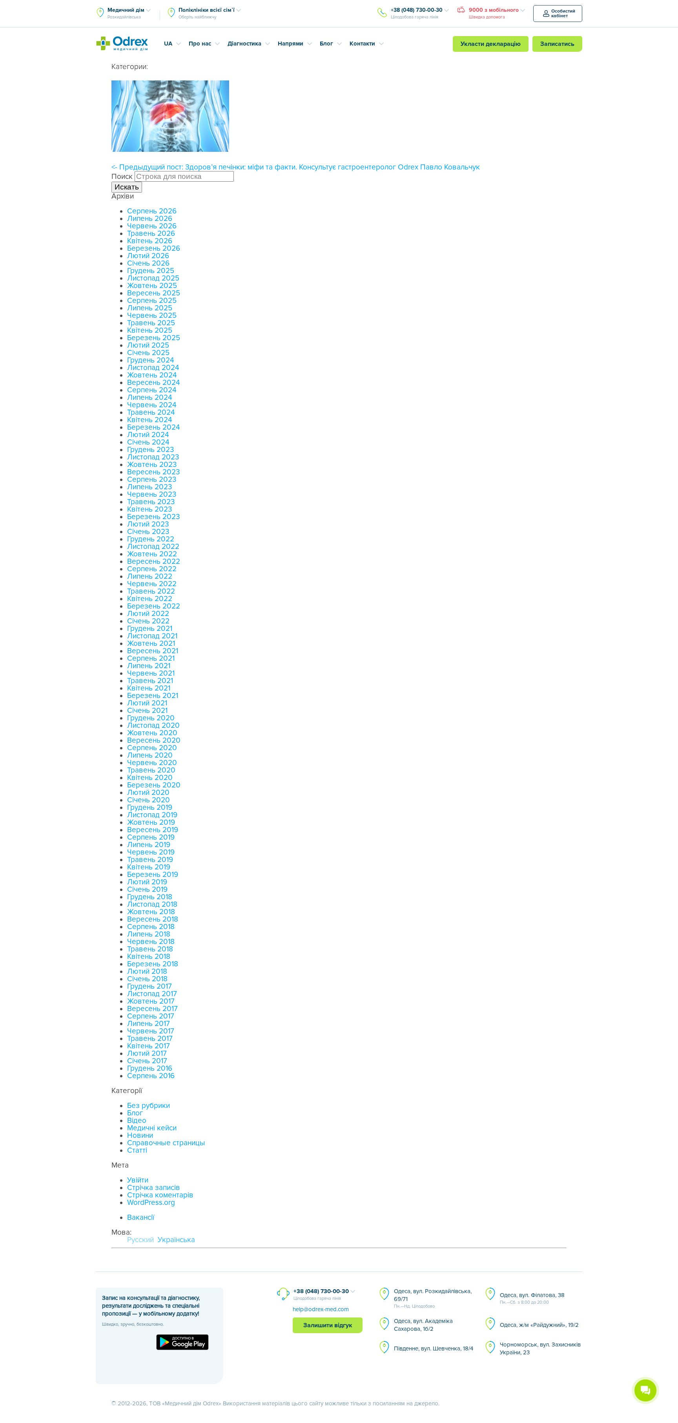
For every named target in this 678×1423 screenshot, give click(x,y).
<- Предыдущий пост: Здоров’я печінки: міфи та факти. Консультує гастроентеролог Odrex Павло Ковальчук (295, 167)
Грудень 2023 (150, 449)
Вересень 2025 (153, 293)
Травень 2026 (151, 233)
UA (168, 43)
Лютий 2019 (147, 882)
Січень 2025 (148, 352)
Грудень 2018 (149, 897)
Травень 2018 (150, 949)
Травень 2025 (151, 323)
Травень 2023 (151, 502)
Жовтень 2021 (151, 643)
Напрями (290, 43)
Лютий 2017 (147, 1053)
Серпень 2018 (151, 926)
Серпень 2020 (152, 747)
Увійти (137, 1180)
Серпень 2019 (151, 837)
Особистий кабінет (563, 13)
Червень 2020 (152, 762)
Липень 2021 (148, 666)
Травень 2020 (151, 770)
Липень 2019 (148, 844)
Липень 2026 (149, 218)
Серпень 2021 (151, 658)
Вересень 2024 (153, 382)
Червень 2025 (152, 315)
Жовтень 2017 (151, 1001)
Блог (326, 43)
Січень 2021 (147, 710)
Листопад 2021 (152, 636)
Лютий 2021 (147, 703)
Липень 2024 (149, 397)
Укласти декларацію (491, 44)
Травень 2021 (150, 680)
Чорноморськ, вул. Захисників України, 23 (540, 1348)
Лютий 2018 (147, 971)
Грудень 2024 (150, 360)
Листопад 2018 (152, 904)
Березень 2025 (153, 338)
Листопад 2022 (153, 546)
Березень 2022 (153, 606)
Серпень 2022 (152, 569)
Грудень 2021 (149, 628)
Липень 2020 (150, 755)
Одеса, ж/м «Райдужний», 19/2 (539, 1324)
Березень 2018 (152, 964)
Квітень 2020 (150, 777)
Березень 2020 (153, 785)
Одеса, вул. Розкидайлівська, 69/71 (433, 1298)
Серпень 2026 (152, 211)
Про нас (200, 43)
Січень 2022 (148, 621)
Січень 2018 (147, 979)
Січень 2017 (147, 1061)
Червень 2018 (151, 941)
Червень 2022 (152, 584)
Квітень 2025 (149, 330)
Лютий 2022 (148, 613)
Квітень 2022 (149, 598)
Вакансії (140, 1217)
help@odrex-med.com (321, 1309)
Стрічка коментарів (160, 1195)
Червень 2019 (151, 852)
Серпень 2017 (150, 1016)
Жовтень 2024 (152, 375)
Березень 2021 (152, 695)
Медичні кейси (152, 1128)
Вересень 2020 (153, 740)
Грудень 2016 (149, 1068)
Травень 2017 (150, 1038)
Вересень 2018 (152, 919)
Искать (127, 187)
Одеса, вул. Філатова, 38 (532, 1298)
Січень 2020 (148, 800)
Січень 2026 (148, 263)
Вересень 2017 (152, 1008)
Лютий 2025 (148, 345)
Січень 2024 (148, 442)
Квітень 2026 (149, 241)
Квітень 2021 (148, 688)
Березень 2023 (153, 516)
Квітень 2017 (148, 1046)
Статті (137, 1150)
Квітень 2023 (149, 509)
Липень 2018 (148, 934)
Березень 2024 (153, 427)
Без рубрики (148, 1105)
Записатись (557, 44)
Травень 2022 (151, 591)
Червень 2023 (152, 494)
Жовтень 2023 (152, 464)
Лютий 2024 (148, 434)
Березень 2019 (152, 874)
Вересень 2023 (153, 472)
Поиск (122, 176)
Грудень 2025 (150, 270)
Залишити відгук (327, 1325)
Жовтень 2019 (151, 822)
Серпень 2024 (152, 390)
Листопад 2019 (152, 815)
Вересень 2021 (152, 651)
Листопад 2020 (153, 725)
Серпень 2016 (151, 1075)
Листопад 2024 (153, 367)
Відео (136, 1120)
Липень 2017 (148, 1023)
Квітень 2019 (148, 867)
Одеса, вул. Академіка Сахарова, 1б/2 (423, 1324)
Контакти (362, 43)
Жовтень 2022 (152, 554)
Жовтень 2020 (152, 733)
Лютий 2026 (148, 256)
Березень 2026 (153, 248)
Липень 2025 (149, 308)
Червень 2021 (151, 673)
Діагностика (244, 43)
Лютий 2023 (148, 524)
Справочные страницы (166, 1143)
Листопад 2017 (152, 993)
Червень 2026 (152, 226)
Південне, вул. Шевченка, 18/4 (433, 1348)
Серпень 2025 (152, 300)
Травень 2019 (150, 859)
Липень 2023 (149, 487)
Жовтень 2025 (152, 285)
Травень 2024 (151, 412)
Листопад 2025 (153, 278)
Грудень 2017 (149, 986)
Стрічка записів (153, 1187)
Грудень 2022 (150, 539)
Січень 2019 (147, 889)
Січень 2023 (148, 531)
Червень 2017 (150, 1031)
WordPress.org (151, 1202)
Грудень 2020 (151, 718)
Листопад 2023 (153, 457)
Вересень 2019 (152, 829)
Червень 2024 (152, 405)
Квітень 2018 (148, 956)
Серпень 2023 (152, 479)
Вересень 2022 (153, 561)
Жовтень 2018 (151, 911)
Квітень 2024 (149, 420)
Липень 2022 (149, 576)
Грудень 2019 (149, 807)
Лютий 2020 (148, 792)
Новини (140, 1135)
